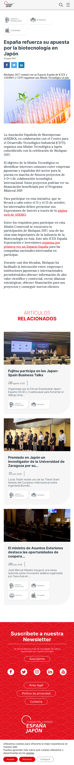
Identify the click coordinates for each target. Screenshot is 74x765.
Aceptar (10, 759)
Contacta (36, 701)
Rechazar (27, 759)
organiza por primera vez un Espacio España (32, 244)
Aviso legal (36, 685)
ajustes (30, 752)
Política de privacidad (36, 693)
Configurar (45, 759)
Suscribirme (37, 659)
